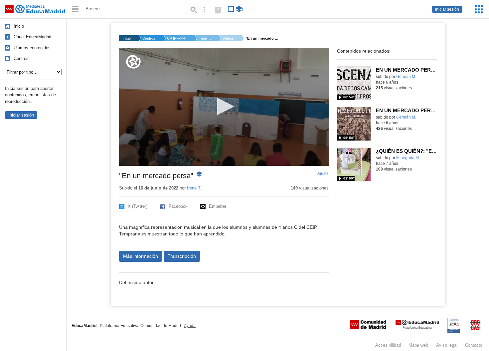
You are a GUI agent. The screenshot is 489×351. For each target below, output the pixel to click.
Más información (140, 256)
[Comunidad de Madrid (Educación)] (368, 328)
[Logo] (133, 62)
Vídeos (228, 38)
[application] (224, 107)
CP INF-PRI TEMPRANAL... (177, 38)
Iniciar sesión (447, 9)
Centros (21, 58)
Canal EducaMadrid (32, 36)
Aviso (446, 345)
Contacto (473, 345)
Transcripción (182, 256)
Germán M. (406, 77)
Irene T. (205, 38)
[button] (224, 106)
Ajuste (323, 173)
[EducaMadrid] (417, 327)
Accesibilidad (388, 345)
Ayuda (190, 325)
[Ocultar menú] (75, 9)
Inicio (19, 26)
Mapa (418, 345)
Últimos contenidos (32, 47)
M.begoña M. (408, 158)
